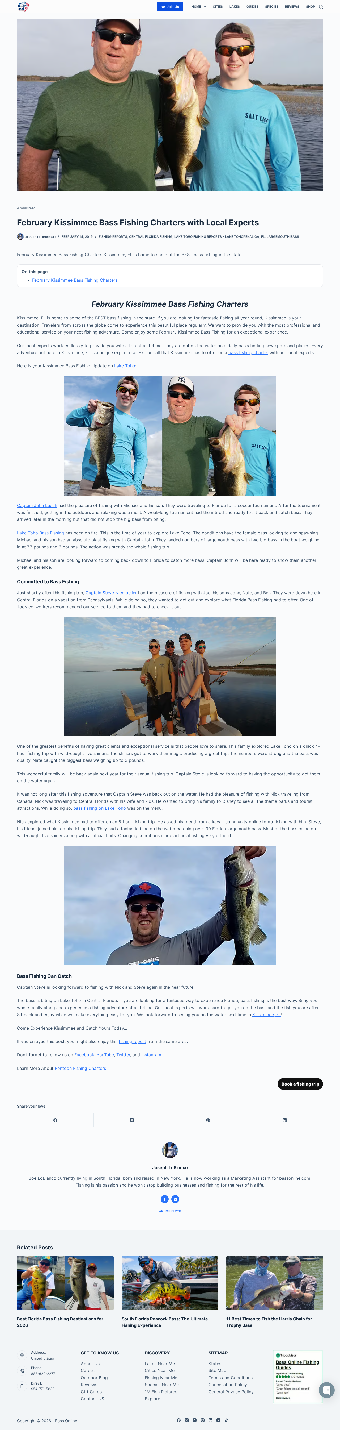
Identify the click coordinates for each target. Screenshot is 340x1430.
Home (196, 7)
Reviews (292, 7)
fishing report (132, 1041)
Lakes (235, 7)
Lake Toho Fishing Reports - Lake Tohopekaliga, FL (219, 237)
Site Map (217, 1370)
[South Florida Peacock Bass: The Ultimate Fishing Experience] (170, 1283)
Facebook (84, 1054)
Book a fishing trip (300, 1084)
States (215, 1363)
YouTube (105, 1054)
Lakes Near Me (160, 1363)
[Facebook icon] (165, 1199)
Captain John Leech (37, 505)
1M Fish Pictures (161, 1391)
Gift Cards (91, 1391)
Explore (152, 1398)
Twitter (123, 1054)
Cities (218, 7)
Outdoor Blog (94, 1377)
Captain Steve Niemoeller (111, 592)
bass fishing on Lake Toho (99, 808)
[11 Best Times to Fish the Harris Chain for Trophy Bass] (274, 1283)
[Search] (321, 7)
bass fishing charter (248, 352)
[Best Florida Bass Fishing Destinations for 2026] (65, 1283)
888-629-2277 (43, 1373)
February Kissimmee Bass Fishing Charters (74, 280)
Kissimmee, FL (266, 1014)
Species (271, 7)
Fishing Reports (113, 237)
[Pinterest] (208, 1120)
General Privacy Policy (231, 1391)
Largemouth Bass (283, 237)
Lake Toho (124, 365)
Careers (88, 1370)
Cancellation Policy (228, 1384)
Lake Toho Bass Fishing (40, 532)
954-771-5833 (42, 1389)
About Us (90, 1363)
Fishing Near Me (161, 1377)
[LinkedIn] (284, 1120)
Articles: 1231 (170, 1211)
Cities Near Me (160, 1370)
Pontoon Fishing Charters (80, 1068)
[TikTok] (226, 1420)
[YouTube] (218, 1420)
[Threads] (203, 1420)
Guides (252, 7)
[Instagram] (195, 1420)
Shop (310, 7)
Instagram (151, 1054)
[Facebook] (55, 1120)
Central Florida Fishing (150, 237)
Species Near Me (162, 1384)
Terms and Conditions (231, 1377)
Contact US (92, 1398)
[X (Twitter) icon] (175, 1199)
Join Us (173, 7)
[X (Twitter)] (132, 1120)
